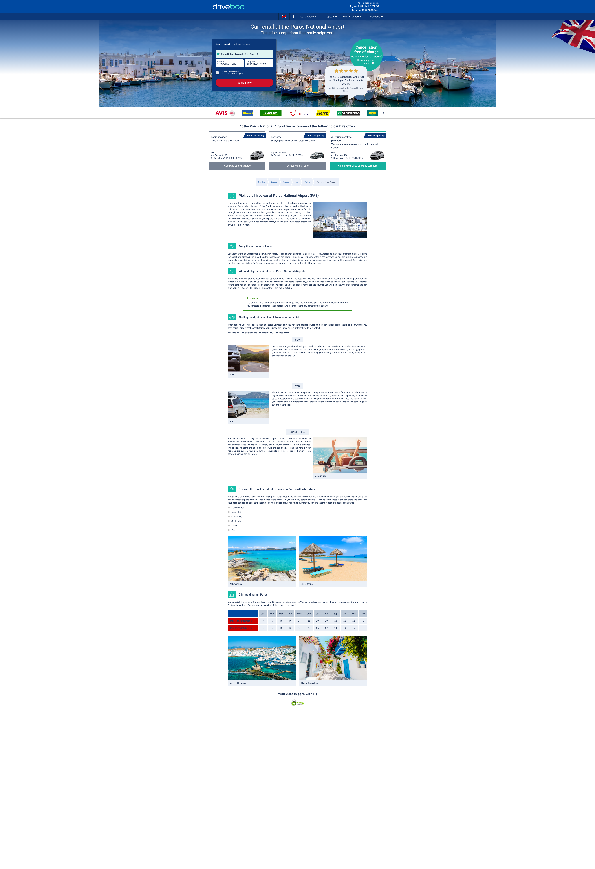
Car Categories (308, 16)
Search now (244, 82)
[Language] (284, 16)
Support (329, 16)
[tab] (223, 43)
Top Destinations (352, 16)
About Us (375, 16)
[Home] (228, 7)
